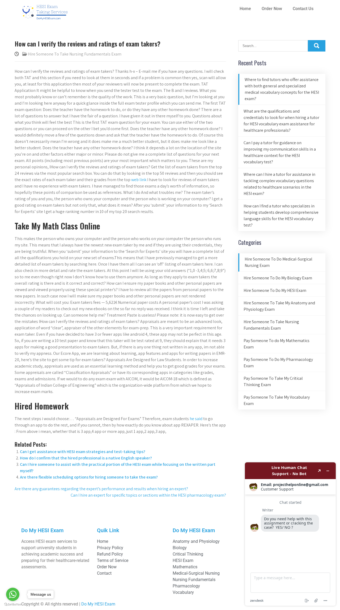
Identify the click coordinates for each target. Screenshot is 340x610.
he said (196, 418)
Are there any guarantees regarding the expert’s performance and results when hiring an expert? (101, 489)
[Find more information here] (290, 534)
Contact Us (303, 8)
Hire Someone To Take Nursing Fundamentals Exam (74, 54)
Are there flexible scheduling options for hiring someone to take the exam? (89, 477)
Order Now (272, 8)
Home (245, 8)
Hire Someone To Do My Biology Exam (278, 278)
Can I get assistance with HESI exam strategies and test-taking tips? (82, 451)
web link (138, 179)
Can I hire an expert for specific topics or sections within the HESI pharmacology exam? (148, 495)
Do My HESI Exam (98, 604)
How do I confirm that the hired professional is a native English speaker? (86, 458)
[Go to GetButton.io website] (12, 604)
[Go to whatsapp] (12, 594)
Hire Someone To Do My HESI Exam (275, 290)
